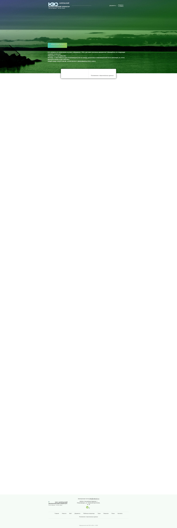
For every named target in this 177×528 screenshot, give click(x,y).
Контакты (120, 513)
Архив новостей (54, 234)
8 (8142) (59, 24)
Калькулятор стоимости (73, 45)
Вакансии (106, 513)
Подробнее (53, 339)
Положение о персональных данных (102, 75)
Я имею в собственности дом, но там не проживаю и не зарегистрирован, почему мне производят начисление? (86, 432)
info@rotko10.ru (82, 61)
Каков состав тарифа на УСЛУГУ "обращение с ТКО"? (71, 450)
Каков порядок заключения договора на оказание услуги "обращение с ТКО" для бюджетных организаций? (85, 423)
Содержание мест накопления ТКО (68, 75)
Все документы (47, 159)
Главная (57, 513)
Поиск (113, 513)
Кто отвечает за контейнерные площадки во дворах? (71, 414)
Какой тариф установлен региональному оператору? (71, 442)
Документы (77, 513)
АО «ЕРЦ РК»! (61, 56)
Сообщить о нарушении (59, 381)
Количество (55, 208)
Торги (99, 513)
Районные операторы (89, 513)
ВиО (70, 513)
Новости (64, 513)
